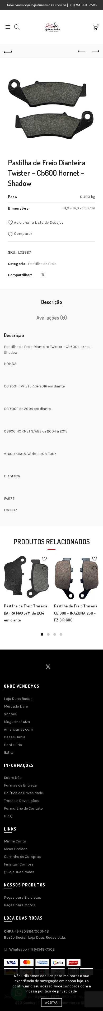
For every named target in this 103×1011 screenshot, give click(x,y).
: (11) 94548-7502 (32, 949)
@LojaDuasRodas (19, 872)
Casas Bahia (14, 737)
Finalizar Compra (19, 864)
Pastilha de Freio (42, 264)
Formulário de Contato (23, 808)
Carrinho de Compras (22, 856)
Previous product (81, 51)
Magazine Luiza (17, 721)
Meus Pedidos (15, 849)
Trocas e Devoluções (21, 800)
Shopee (10, 714)
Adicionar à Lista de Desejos (39, 222)
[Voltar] (8, 51)
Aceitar (51, 1002)
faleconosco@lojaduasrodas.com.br (36, 5)
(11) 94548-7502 (84, 5)
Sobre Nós (13, 777)
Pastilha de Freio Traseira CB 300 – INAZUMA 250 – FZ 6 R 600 (75, 613)
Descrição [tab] (51, 301)
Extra (8, 752)
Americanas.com (18, 729)
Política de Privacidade (23, 793)
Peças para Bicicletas (22, 897)
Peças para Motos (19, 905)
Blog (8, 816)
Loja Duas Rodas (18, 698)
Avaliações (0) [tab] (51, 317)
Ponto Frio (13, 745)
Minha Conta (15, 841)
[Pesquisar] (17, 27)
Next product (95, 51)
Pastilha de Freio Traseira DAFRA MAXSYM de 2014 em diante (25, 613)
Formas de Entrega (20, 785)
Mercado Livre (16, 706)
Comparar (23, 233)
